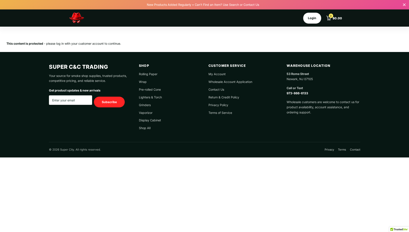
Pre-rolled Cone (150, 89)
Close (404, 4)
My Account (217, 74)
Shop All (145, 128)
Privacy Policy (218, 105)
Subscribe (109, 102)
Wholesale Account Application (230, 82)
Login (312, 18)
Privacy (329, 149)
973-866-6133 (297, 93)
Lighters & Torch (150, 97)
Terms (342, 149)
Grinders (145, 105)
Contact (355, 149)
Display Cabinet (150, 120)
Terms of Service (220, 112)
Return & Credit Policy (223, 97)
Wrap (143, 82)
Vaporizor (145, 112)
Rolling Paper (148, 74)
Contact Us (216, 89)
